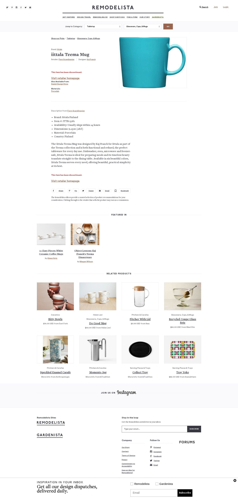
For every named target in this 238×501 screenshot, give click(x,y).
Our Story (145, 17)
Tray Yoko (182, 372)
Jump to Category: (73, 26)
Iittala (59, 49)
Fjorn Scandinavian (66, 59)
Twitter (157, 460)
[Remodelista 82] (21, 7)
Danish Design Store (59, 84)
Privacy (124, 460)
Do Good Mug (97, 323)
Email (156, 465)
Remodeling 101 (100, 17)
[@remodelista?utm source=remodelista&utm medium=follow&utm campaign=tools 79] (7, 7)
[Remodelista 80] (12, 7)
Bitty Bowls (55, 319)
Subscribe (185, 492)
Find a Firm (132, 17)
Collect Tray (140, 372)
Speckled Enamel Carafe (55, 372)
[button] (203, 7)
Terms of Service (128, 455)
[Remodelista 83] (26, 7)
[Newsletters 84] (30, 7)
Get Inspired (69, 17)
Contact (125, 451)
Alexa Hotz (52, 258)
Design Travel (84, 17)
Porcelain (55, 91)
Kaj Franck (91, 59)
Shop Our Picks (117, 17)
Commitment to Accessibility (128, 465)
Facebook (157, 456)
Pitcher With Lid (140, 319)
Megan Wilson (86, 262)
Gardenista (157, 17)
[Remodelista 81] (16, 7)
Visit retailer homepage (65, 78)
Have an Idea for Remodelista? (128, 471)
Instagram (158, 452)
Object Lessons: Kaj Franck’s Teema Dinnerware (85, 254)
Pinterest (157, 447)
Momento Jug (97, 372)
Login (225, 7)
